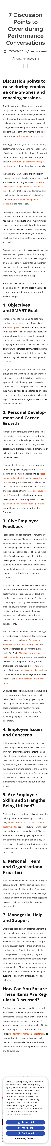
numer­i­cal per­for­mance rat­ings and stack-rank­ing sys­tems (23, 186)
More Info (27, 1127)
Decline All (28, 1133)
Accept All (28, 1122)
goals (13, 327)
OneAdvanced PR (27, 58)
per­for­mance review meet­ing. (30, 136)
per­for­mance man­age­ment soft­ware (27, 1033)
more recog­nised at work (31, 670)
